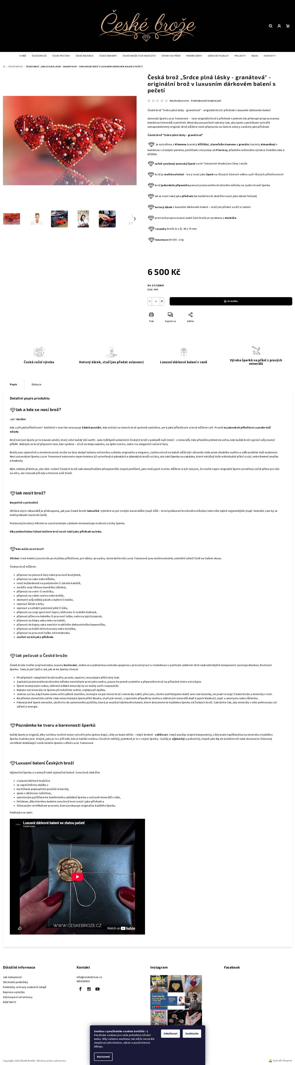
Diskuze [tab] (37, 384)
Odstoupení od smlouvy (18, 997)
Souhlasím (192, 1033)
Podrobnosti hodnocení (206, 101)
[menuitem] (23, 56)
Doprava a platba (14, 992)
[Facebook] (81, 989)
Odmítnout (170, 1033)
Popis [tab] (13, 384)
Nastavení (103, 1057)
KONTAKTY (9, 1002)
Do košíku (232, 301)
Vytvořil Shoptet (282, 1060)
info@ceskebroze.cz (89, 977)
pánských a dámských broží (131, 456)
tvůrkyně (109, 440)
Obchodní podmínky (15, 982)
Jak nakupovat (12, 977)
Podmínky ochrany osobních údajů (24, 987)
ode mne (83, 469)
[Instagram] (89, 989)
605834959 (83, 981)
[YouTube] (97, 989)
